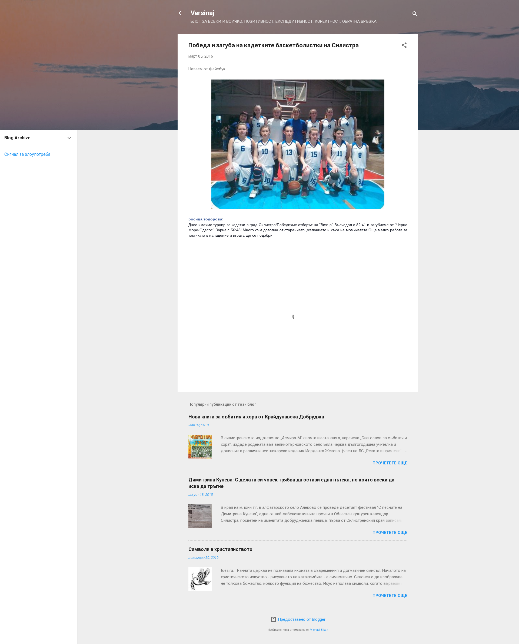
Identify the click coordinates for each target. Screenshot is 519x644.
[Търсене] (415, 14)
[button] (404, 46)
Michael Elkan (319, 630)
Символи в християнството (220, 549)
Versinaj (202, 13)
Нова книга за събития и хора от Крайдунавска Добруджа (256, 417)
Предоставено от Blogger (301, 619)
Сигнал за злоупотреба (27, 154)
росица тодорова (205, 219)
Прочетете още (389, 463)
